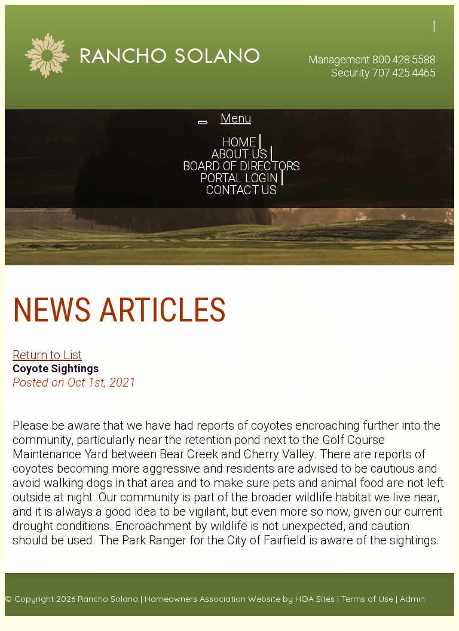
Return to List (47, 355)
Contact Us (241, 190)
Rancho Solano (108, 598)
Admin (412, 598)
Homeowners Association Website (212, 598)
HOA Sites (315, 598)
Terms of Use (367, 598)
